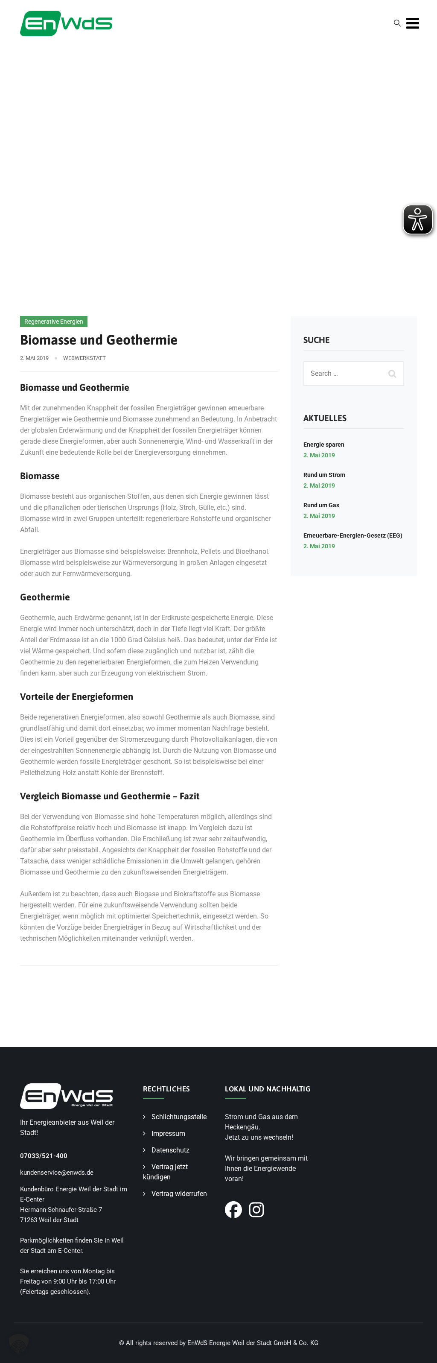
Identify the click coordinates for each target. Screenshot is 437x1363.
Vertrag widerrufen (179, 1194)
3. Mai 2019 (319, 455)
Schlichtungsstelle (179, 1117)
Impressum (168, 1133)
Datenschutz (170, 1150)
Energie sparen (323, 444)
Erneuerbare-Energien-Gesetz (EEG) (352, 535)
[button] (19, 1344)
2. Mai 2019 (319, 485)
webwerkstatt (84, 358)
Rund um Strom (324, 474)
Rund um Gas (321, 505)
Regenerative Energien (53, 321)
